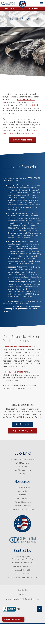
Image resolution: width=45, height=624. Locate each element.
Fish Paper (22, 474)
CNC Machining (22, 463)
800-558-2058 (11, 8)
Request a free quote (22, 431)
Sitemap (22, 594)
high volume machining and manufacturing (20, 131)
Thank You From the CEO (22, 509)
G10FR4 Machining (22, 470)
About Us (22, 491)
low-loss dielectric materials (19, 101)
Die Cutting (22, 466)
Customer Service (22, 487)
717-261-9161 (24, 573)
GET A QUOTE (34, 8)
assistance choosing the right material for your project (21, 308)
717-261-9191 (25, 570)
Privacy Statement (22, 502)
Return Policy (22, 498)
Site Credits (22, 590)
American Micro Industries (17, 346)
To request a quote (13, 372)
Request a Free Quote (22, 140)
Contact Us (22, 495)
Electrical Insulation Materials (22, 459)
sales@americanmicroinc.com (25, 577)
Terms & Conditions (22, 505)
